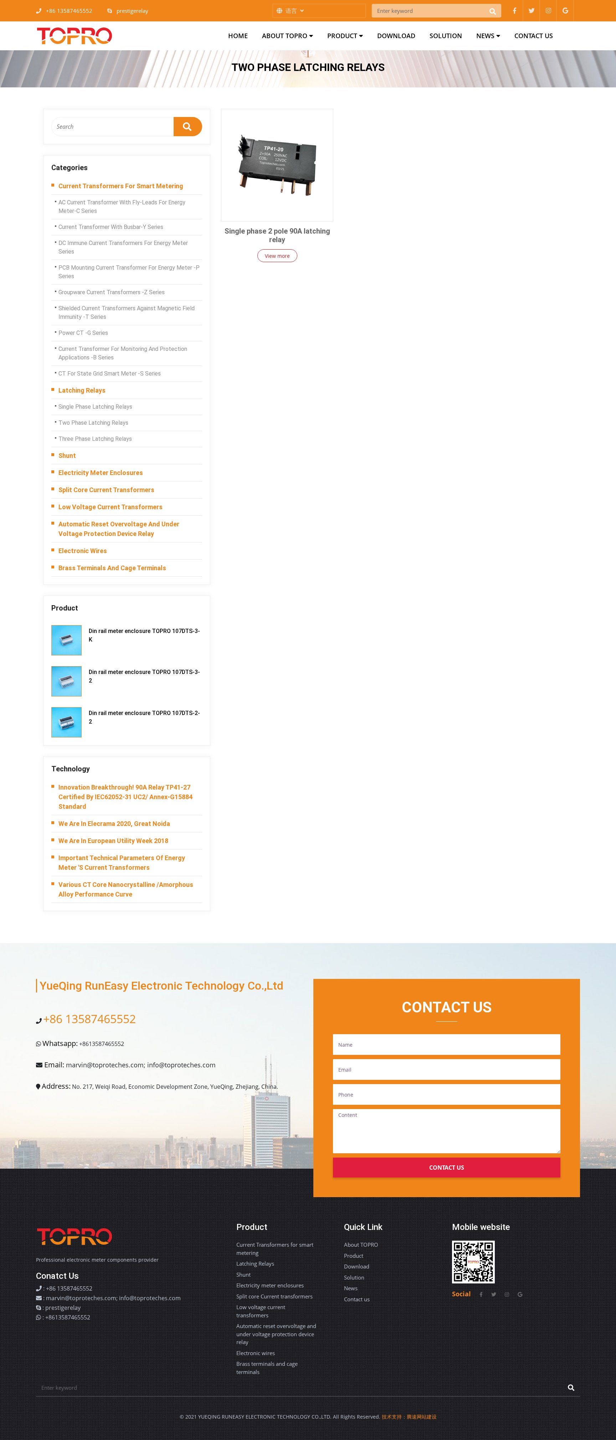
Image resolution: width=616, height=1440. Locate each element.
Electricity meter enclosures (100, 472)
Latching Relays (82, 390)
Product (343, 35)
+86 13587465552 (69, 10)
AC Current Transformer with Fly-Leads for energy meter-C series (121, 206)
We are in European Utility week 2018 (113, 840)
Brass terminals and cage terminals (112, 568)
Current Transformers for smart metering (120, 186)
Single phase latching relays (95, 406)
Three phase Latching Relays (95, 438)
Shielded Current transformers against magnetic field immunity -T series (126, 312)
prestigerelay (132, 10)
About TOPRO (285, 35)
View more (277, 255)
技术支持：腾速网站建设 (409, 1416)
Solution (446, 35)
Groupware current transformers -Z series (111, 292)
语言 (292, 11)
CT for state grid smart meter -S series (109, 373)
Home (241, 35)
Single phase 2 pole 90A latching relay (277, 235)
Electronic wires (82, 551)
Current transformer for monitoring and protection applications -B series (122, 353)
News (486, 35)
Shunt (67, 455)
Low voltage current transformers (110, 507)
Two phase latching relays (93, 422)
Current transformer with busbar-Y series (110, 227)
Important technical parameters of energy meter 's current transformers (121, 862)
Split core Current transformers (106, 490)
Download (396, 35)
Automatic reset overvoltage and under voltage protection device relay (118, 528)
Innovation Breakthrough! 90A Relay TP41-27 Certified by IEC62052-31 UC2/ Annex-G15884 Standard (125, 796)
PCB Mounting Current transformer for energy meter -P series (129, 272)
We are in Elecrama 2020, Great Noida (114, 823)
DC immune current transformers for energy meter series (123, 247)
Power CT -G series (83, 333)
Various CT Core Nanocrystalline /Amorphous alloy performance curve (125, 889)
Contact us (533, 35)
